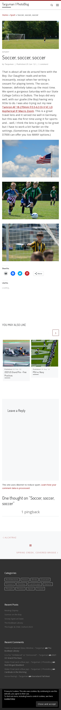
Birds (34, 579)
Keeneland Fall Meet (41, 676)
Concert (45, 579)
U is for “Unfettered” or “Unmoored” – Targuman (26, 655)
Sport (12, 15)
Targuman (9, 64)
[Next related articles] (55, 333)
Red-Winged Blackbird (14, 665)
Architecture (12, 579)
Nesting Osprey (11, 610)
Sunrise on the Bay (13, 614)
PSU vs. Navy (38, 372)
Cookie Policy (9, 699)
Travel (40, 589)
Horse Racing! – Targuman (16, 676)
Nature (47, 584)
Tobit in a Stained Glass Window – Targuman (25, 648)
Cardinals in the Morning (15, 672)
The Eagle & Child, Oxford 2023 (19, 627)
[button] (30, 35)
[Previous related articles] (49, 333)
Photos (20, 589)
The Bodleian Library (14, 623)
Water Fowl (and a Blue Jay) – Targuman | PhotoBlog (28, 662)
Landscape (35, 584)
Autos (25, 579)
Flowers (10, 584)
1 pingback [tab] (30, 511)
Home (5, 15)
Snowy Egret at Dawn (14, 618)
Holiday (21, 584)
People (9, 589)
